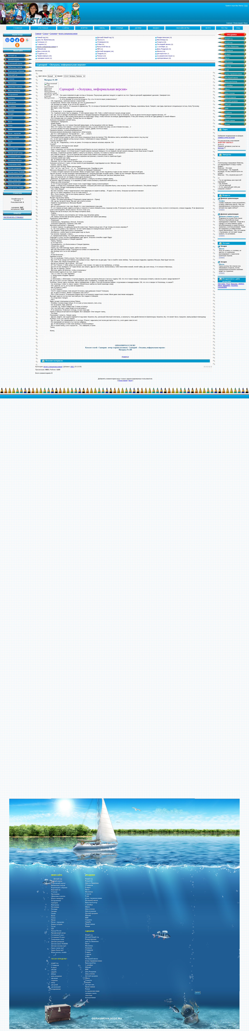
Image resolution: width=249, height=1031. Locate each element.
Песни (10, 129)
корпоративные (162, 58)
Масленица (161, 40)
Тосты (10, 141)
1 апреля (40, 44)
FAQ (238, 28)
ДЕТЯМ (138, 28)
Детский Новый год (104, 37)
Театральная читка (14, 164)
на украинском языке (164, 56)
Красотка (234, 284)
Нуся (228, 284)
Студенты (40, 53)
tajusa (220, 285)
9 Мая (99, 44)
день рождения (56, 976)
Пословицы (12, 106)
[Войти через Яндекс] (22, 40)
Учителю (11, 79)
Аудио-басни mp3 (14, 184)
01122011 (234, 285)
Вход (246, 23)
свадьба (53, 972)
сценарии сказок (43, 58)
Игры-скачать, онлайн (15, 187)
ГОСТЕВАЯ (43, 28)
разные (53, 974)
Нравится (125, 357)
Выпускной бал (102, 46)
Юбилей (40, 49)
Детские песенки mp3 (15, 176)
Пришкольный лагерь (15, 152)
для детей (54, 985)
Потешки (11, 110)
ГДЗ (9, 145)
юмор (53, 982)
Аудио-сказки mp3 (14, 180)
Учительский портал (15, 63)
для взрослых (162, 53)
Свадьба (100, 53)
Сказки (10, 117)
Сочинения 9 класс (14, 156)
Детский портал (13, 59)
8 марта (160, 42)
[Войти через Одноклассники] (17, 45)
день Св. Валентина (44, 40)
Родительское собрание (16, 71)
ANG (72, 366)
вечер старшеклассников (68, 33)
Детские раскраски (14, 168)
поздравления (56, 989)
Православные (42, 56)
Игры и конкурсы (14, 90)
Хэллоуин (40, 42)
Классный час (12, 75)
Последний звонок (163, 44)
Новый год (41, 37)
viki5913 (241, 284)
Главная (229, 23)
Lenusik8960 (222, 287)
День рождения (230, 97)
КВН (98, 49)
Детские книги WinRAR (16, 172)
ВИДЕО (156, 28)
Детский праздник (103, 51)
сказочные (101, 58)
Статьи (45, 33)
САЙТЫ (65, 28)
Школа (159, 51)
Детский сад (12, 55)
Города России (13, 149)
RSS (246, 5)
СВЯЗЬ (102, 28)
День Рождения (162, 49)
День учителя (42, 51)
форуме (221, 148)
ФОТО (208, 28)
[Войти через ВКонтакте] (12, 40)
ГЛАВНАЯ (17, 28)
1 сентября (229, 85)
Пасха (99, 40)
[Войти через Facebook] (17, 40)
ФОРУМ (84, 28)
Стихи (10, 125)
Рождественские (163, 37)
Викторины (12, 102)
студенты (54, 980)
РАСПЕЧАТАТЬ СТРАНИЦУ (13, 217)
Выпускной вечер (231, 81)
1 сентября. (161, 46)
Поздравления (13, 94)
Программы (12, 82)
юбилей (53, 969)
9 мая (227, 70)
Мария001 (226, 285)
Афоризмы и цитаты (15, 86)
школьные (54, 978)
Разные (100, 56)
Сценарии (11, 98)
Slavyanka (221, 284)
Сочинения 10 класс (15, 160)
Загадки (11, 114)
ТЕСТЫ (224, 28)
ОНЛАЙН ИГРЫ (182, 28)
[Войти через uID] (7, 40)
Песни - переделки (14, 133)
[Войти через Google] (27, 40)
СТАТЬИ (119, 28)
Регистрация (238, 23)
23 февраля (101, 42)
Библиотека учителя (15, 67)
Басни (10, 121)
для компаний (56, 987)
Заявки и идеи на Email (226, 137)
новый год (54, 963)
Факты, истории (13, 137)
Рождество (229, 42)
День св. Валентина (231, 46)
